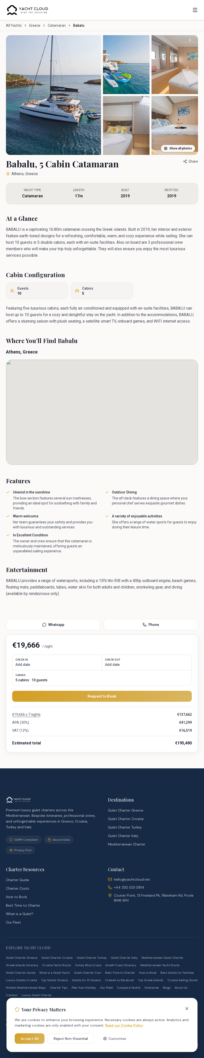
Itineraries (152, 988)
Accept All (30, 1038)
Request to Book (102, 696)
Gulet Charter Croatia (126, 819)
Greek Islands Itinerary (22, 965)
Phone (154, 625)
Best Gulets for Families (177, 973)
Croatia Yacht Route (56, 965)
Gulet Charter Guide (20, 973)
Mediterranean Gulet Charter (162, 958)
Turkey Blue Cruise (88, 965)
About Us (181, 988)
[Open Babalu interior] (126, 125)
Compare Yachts (129, 988)
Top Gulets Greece (54, 980)
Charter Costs (17, 888)
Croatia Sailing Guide (182, 980)
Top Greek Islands (150, 980)
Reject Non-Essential (71, 1038)
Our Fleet (13, 922)
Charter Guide (17, 880)
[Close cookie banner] (186, 1008)
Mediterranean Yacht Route (159, 965)
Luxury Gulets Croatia (21, 980)
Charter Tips (59, 988)
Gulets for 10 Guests (86, 980)
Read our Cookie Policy (124, 1025)
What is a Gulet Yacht (54, 973)
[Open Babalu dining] (175, 64)
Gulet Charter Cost (87, 973)
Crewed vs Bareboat (119, 980)
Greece (34, 25)
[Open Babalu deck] (126, 64)
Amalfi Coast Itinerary (120, 965)
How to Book (16, 897)
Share (193, 161)
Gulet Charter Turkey (125, 827)
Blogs (167, 988)
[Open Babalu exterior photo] (53, 95)
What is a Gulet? (19, 914)
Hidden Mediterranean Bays (26, 988)
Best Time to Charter (23, 905)
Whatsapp (56, 625)
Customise (117, 1038)
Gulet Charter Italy (123, 835)
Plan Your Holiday (84, 988)
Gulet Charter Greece (125, 810)
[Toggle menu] (195, 10)
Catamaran (57, 25)
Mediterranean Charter (126, 844)
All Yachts (14, 25)
